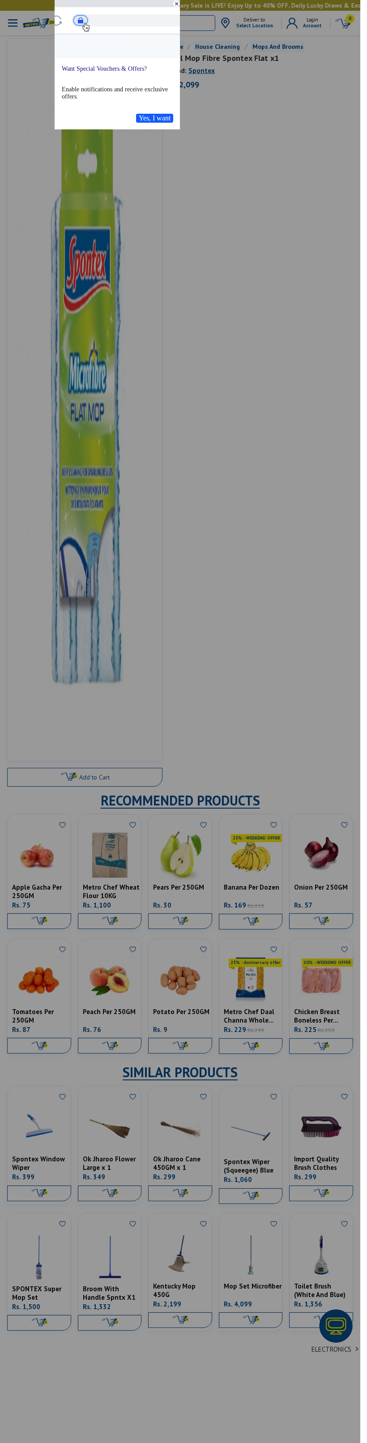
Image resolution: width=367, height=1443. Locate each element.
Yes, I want (155, 118)
